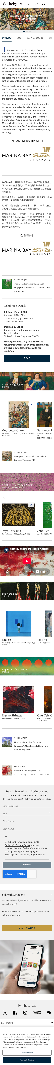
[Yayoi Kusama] (18, 515)
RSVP (27, 358)
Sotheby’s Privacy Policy (17, 845)
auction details (35, 38)
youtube (37, 1012)
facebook (15, 1013)
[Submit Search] (29, 4)
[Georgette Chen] (18, 414)
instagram (25, 1013)
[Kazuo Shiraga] (18, 699)
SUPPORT (7, 1023)
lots (19, 38)
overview (7, 38)
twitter (5, 1013)
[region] (27, 1046)
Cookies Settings (27, 1052)
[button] (27, 305)
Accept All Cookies (27, 1060)
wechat (49, 1012)
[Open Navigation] (50, 4)
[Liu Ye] (18, 624)
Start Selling (27, 928)
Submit (27, 865)
